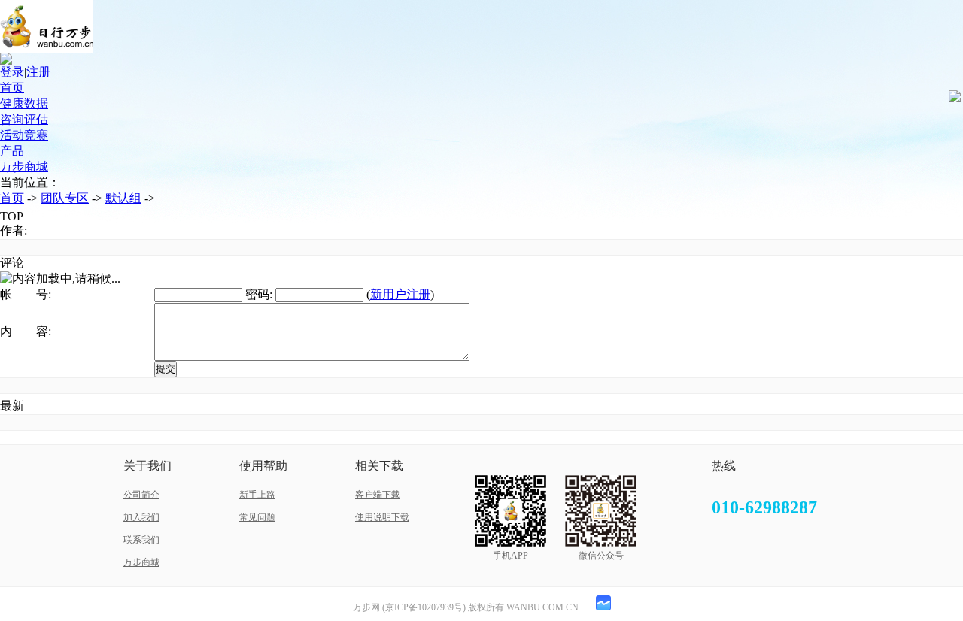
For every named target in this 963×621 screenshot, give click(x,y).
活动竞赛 (24, 135)
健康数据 (24, 103)
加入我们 (141, 517)
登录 (12, 71)
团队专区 (65, 198)
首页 (12, 87)
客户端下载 (377, 494)
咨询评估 (24, 119)
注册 (38, 71)
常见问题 (257, 517)
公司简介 (141, 494)
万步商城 (24, 166)
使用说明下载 (382, 517)
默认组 (123, 198)
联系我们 (141, 540)
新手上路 (257, 494)
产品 (12, 150)
